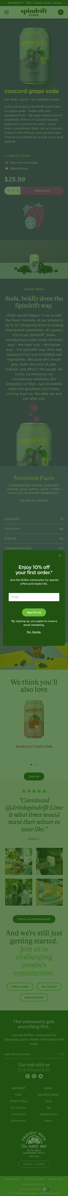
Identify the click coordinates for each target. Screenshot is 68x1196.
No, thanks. (34, 632)
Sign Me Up (34, 612)
